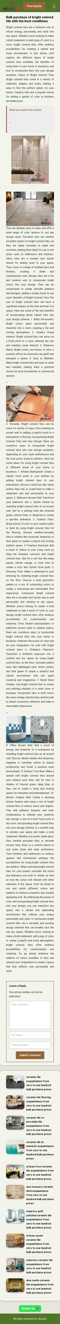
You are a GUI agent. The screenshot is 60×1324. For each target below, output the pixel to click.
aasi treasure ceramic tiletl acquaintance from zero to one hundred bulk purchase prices (40, 1195)
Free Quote (34, 6)
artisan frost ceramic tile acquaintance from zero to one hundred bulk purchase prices (40, 1172)
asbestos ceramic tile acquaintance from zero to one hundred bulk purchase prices (39, 1266)
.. (10, 122)
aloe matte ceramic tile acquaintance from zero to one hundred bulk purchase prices (40, 1286)
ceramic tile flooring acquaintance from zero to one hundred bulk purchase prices (39, 1103)
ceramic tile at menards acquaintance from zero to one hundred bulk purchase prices (40, 1150)
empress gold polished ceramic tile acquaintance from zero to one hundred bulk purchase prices (39, 1219)
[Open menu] (54, 6)
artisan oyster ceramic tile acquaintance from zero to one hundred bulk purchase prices (39, 1244)
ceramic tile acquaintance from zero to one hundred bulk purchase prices (39, 1083)
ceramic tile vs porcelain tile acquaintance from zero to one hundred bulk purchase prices (39, 1126)
